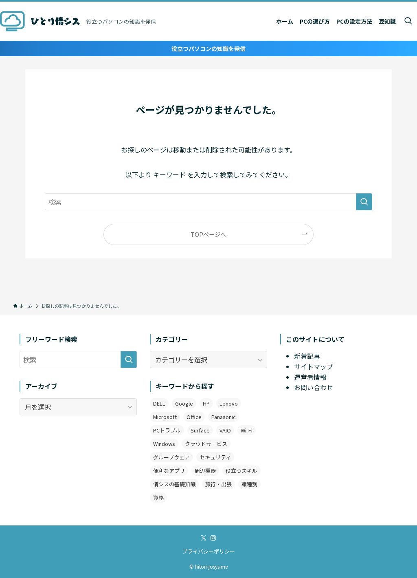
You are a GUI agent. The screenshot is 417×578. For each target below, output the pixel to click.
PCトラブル (167, 430)
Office (194, 417)
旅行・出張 (218, 484)
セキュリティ (215, 457)
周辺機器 (205, 470)
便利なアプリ (169, 470)
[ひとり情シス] (40, 21)
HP (206, 403)
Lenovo (228, 403)
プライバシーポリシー (208, 551)
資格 (158, 497)
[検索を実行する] (364, 201)
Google (184, 403)
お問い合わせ (313, 387)
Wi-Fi (246, 430)
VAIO (225, 430)
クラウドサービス (206, 444)
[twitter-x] (203, 538)
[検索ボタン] (408, 21)
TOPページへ (208, 234)
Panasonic (223, 417)
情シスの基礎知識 (174, 484)
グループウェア (171, 457)
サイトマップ (313, 366)
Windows (164, 444)
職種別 (249, 484)
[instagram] (213, 538)
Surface (200, 430)
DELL (159, 403)
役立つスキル (241, 470)
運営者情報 (310, 377)
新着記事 (307, 356)
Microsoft (165, 417)
